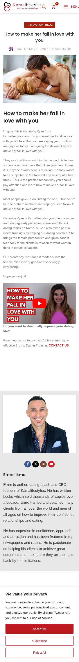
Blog (49, 24)
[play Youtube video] (39, 303)
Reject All (39, 652)
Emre (18, 49)
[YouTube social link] (51, 464)
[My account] (44, 6)
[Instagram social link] (43, 464)
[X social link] (35, 464)
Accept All (39, 629)
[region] (39, 624)
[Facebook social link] (27, 464)
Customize (39, 640)
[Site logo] (22, 6)
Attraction (35, 24)
